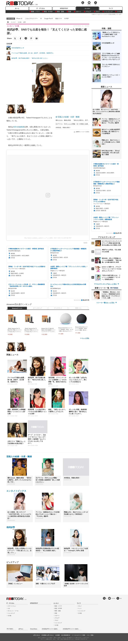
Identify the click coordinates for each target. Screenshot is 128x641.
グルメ (80, 606)
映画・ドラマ (35, 11)
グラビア (88, 11)
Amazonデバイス (17, 308)
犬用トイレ (78, 308)
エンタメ (87, 8)
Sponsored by (77, 300)
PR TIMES (10, 629)
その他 (119, 11)
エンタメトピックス (16, 491)
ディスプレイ (58, 308)
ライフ (111, 8)
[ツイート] (15, 38)
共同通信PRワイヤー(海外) (70, 629)
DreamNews (33, 629)
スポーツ (78, 11)
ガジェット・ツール (13, 611)
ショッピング (108, 11)
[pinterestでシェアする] (31, 38)
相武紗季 (10, 527)
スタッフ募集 (90, 635)
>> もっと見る (84, 338)
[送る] (26, 38)
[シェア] (20, 38)
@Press (20, 629)
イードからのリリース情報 (78, 635)
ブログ (98, 11)
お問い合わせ (36, 635)
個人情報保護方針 (65, 635)
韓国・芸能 (60, 11)
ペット (80, 608)
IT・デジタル (40, 8)
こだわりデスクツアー (31, 18)
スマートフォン (12, 606)
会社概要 (57, 635)
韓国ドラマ (58, 18)
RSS (121, 598)
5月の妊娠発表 (18, 127)
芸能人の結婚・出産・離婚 (68, 117)
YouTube (113, 598)
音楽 (69, 11)
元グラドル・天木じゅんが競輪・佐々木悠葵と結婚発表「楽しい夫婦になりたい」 (81, 124)
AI (41, 18)
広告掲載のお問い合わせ (48, 635)
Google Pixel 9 (48, 18)
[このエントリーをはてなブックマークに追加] (36, 38)
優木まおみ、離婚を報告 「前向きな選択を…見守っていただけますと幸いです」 (81, 120)
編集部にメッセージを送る (82, 131)
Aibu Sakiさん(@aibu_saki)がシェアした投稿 (38, 238)
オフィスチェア (37, 308)
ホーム (17, 8)
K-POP (66, 18)
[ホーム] (7, 22)
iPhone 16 (19, 18)
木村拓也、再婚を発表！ (63, 127)
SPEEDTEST (64, 8)
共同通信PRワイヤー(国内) (49, 629)
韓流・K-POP (48, 11)
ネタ (9, 608)
